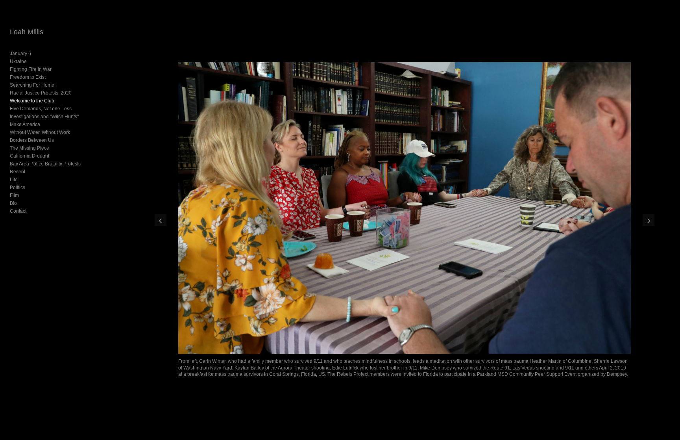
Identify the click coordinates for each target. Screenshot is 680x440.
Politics (17, 187)
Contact (18, 211)
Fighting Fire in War (31, 69)
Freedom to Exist (28, 77)
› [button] (648, 220)
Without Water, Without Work (40, 132)
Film (14, 195)
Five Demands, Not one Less (41, 108)
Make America (25, 124)
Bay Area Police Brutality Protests (45, 164)
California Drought (29, 156)
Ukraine (18, 61)
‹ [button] (160, 220)
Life (14, 179)
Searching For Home (32, 85)
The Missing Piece (29, 148)
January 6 (20, 53)
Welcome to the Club (32, 101)
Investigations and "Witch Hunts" (44, 116)
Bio (13, 203)
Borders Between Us (32, 140)
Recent (17, 172)
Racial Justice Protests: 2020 (41, 93)
